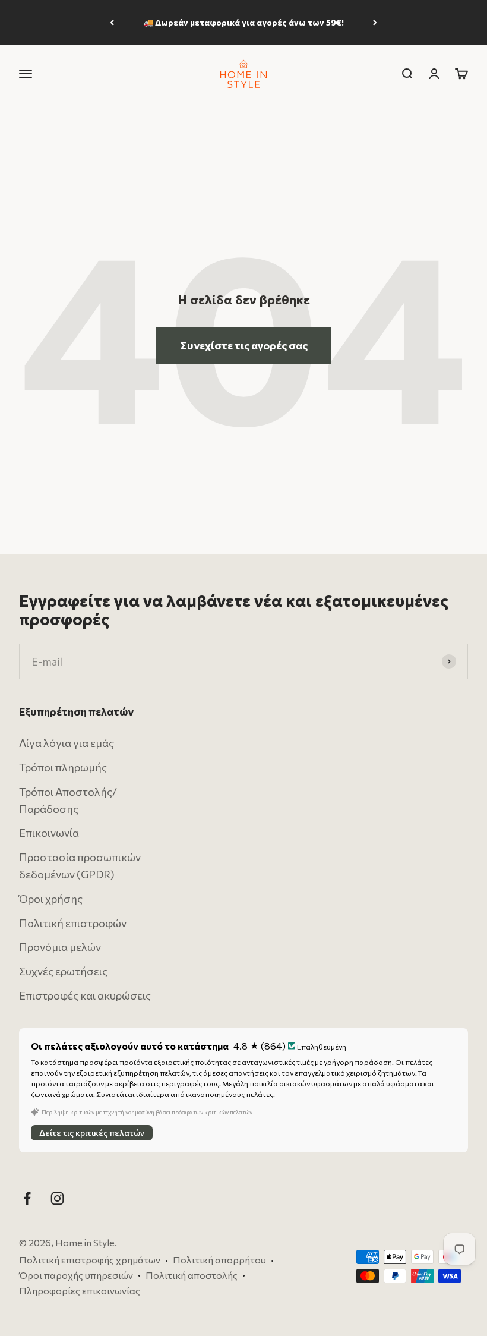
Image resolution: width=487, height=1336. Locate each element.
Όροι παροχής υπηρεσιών (76, 1275)
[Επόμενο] (375, 22)
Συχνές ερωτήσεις (63, 971)
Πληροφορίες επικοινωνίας (79, 1290)
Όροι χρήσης (51, 898)
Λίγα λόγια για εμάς (66, 742)
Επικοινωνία (49, 832)
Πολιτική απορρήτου (219, 1259)
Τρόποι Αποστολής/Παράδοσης (68, 800)
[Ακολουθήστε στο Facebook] (27, 1198)
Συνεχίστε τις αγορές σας (244, 345)
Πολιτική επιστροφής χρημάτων (89, 1259)
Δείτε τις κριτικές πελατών (91, 1132)
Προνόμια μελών (60, 946)
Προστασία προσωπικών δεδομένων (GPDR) (80, 865)
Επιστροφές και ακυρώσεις (85, 995)
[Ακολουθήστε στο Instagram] (57, 1198)
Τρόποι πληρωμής (63, 767)
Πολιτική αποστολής (192, 1275)
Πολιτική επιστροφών (73, 922)
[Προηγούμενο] (112, 22)
